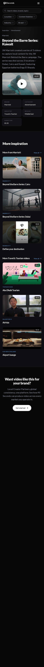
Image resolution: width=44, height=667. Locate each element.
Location (8, 17)
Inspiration (5, 30)
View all (36, 153)
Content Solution (26, 17)
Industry (7, 23)
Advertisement (15, 30)
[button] (22, 84)
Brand (20, 23)
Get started (20, 408)
